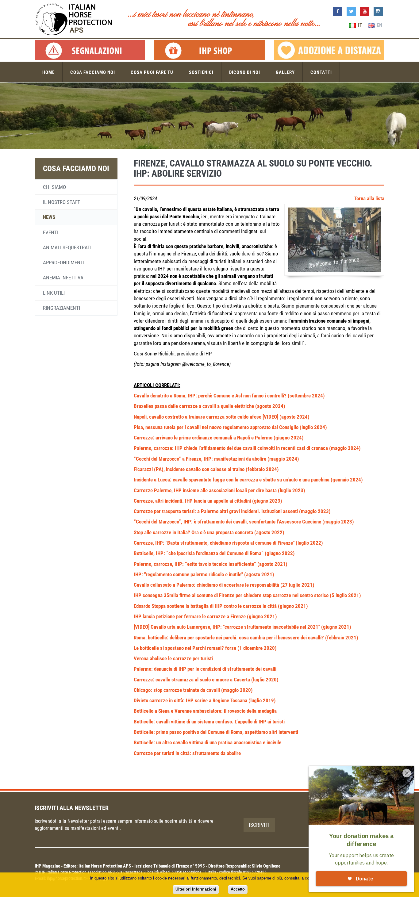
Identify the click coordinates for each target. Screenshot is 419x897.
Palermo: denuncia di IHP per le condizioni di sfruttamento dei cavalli (205, 669)
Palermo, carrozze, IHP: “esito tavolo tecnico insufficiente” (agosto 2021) (210, 564)
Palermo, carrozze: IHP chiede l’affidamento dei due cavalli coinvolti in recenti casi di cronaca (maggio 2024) (247, 448)
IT (359, 25)
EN (378, 25)
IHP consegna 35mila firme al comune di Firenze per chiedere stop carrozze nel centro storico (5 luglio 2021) (247, 595)
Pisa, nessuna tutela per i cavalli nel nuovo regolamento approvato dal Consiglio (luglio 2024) (230, 427)
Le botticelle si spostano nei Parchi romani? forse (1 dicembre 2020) (205, 648)
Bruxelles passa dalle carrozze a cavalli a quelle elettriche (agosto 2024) (209, 406)
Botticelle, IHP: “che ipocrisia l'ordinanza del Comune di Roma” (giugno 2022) (214, 553)
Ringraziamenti (61, 308)
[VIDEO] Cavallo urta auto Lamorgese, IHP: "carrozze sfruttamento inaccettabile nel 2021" (227, 627)
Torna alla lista (369, 198)
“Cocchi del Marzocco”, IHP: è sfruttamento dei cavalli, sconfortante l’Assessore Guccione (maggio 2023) (244, 522)
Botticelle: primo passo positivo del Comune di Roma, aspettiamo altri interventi (216, 732)
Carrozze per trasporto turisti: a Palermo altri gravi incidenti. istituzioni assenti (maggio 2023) (232, 511)
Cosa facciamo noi (92, 72)
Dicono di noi (244, 72)
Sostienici (201, 72)
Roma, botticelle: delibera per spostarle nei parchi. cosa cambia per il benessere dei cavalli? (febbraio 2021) (246, 637)
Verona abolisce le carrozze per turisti (173, 658)
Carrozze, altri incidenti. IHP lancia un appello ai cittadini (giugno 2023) (208, 501)
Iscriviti (259, 825)
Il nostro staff (61, 202)
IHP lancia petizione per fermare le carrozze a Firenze (190, 616)
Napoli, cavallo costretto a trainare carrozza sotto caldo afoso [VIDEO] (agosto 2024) (221, 417)
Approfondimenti (63, 262)
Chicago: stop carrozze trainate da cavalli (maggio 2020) (193, 690)
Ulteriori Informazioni (195, 889)
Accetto (238, 889)
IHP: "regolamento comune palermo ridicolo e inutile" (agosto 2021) (204, 574)
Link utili (54, 293)
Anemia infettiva (63, 277)
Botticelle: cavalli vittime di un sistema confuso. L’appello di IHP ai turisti (209, 722)
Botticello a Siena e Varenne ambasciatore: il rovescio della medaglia (205, 711)
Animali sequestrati (67, 247)
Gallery (285, 72)
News (49, 217)
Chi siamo (54, 187)
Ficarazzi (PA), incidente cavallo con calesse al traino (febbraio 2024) (206, 469)
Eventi (50, 232)
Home (48, 72)
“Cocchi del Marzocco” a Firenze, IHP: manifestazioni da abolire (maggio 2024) (216, 459)
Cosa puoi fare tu (152, 72)
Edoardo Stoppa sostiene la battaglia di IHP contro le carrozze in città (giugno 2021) (221, 606)
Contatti (321, 72)
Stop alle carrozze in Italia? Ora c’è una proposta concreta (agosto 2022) (209, 532)
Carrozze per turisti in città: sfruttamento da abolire (187, 753)
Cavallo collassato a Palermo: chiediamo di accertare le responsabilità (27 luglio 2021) (224, 585)
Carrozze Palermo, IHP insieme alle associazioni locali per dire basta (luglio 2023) (219, 490)
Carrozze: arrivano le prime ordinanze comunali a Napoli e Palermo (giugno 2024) (219, 438)
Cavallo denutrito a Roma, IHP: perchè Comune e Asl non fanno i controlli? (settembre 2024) (229, 396)
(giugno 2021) (262, 616)
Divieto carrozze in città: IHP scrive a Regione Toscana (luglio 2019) (205, 700)
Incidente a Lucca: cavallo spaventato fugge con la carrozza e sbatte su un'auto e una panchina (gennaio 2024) (248, 480)
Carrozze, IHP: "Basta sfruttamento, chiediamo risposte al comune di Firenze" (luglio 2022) (228, 543)
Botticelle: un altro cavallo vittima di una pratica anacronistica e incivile (207, 742)
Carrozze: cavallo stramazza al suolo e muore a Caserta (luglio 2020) (206, 680)
